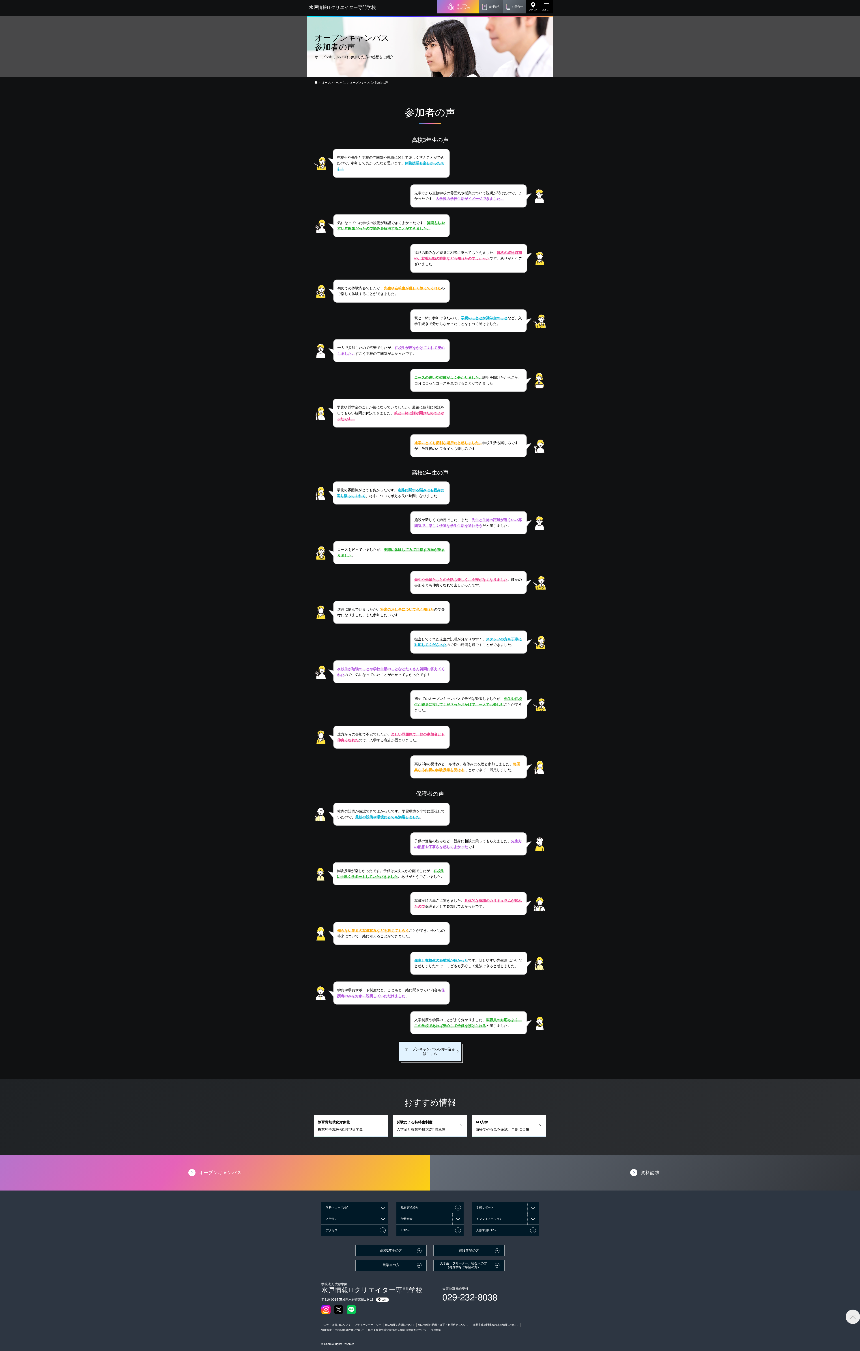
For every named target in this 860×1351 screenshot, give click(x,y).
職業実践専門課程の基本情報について (495, 1324)
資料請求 (494, 6)
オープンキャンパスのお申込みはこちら (430, 1051)
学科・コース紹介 (337, 1207)
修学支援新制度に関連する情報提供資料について (397, 1330)
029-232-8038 (469, 1296)
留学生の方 (391, 1265)
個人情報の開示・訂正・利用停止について (443, 1324)
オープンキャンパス (463, 7)
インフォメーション (489, 1219)
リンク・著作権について (336, 1324)
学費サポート (485, 1207)
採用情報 (436, 1330)
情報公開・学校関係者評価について (342, 1330)
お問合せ (517, 6)
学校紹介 (407, 1219)
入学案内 (332, 1219)
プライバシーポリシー (368, 1324)
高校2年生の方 (391, 1250)
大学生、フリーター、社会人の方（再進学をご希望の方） (463, 1265)
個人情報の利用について (400, 1324)
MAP (384, 1300)
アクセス (533, 10)
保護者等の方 (469, 1250)
